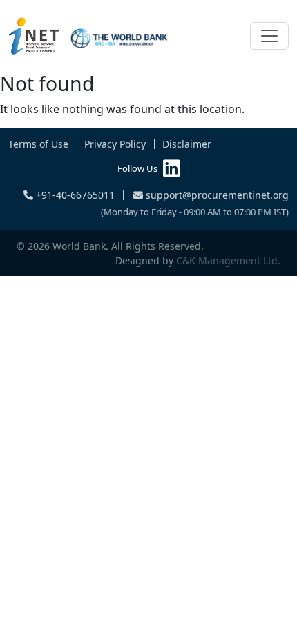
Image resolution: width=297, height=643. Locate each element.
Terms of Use (38, 143)
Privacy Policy (115, 143)
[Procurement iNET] (88, 36)
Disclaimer (186, 143)
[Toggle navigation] (269, 36)
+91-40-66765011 (74, 194)
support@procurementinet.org (216, 194)
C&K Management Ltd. (228, 260)
